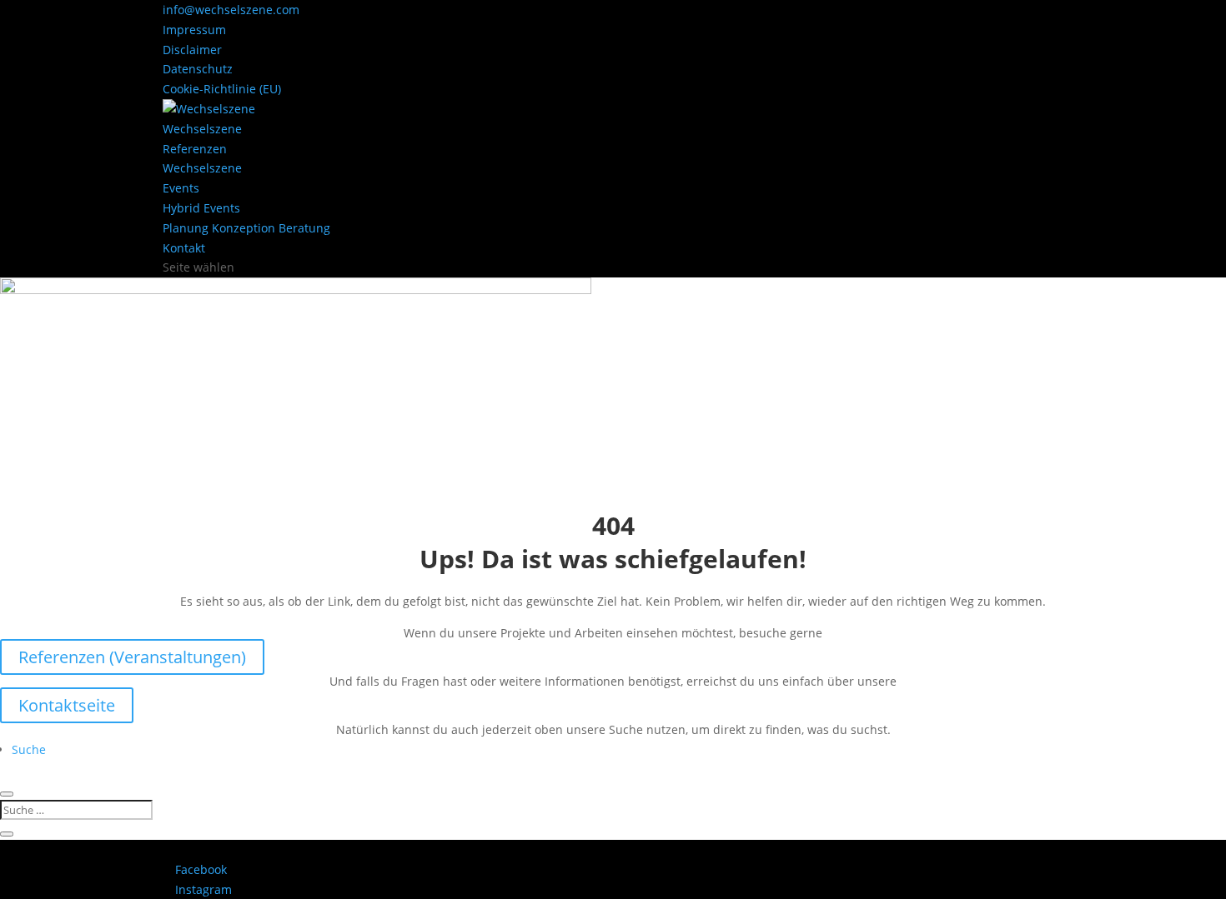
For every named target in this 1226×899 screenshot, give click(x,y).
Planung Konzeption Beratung (246, 228)
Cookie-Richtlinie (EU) (222, 89)
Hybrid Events (201, 208)
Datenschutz (198, 69)
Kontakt (184, 248)
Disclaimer (192, 49)
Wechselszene (202, 129)
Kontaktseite (66, 705)
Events (181, 188)
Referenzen (195, 149)
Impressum (194, 29)
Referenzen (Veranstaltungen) (132, 657)
